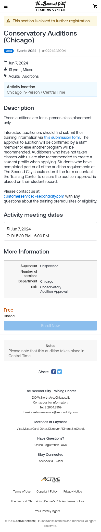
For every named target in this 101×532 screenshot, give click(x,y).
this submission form (62, 137)
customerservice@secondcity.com (34, 196)
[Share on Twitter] (60, 373)
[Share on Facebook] (54, 373)
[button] (50, 412)
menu (6, 6)
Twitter (58, 461)
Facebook (44, 461)
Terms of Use (75, 501)
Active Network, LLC (28, 521)
